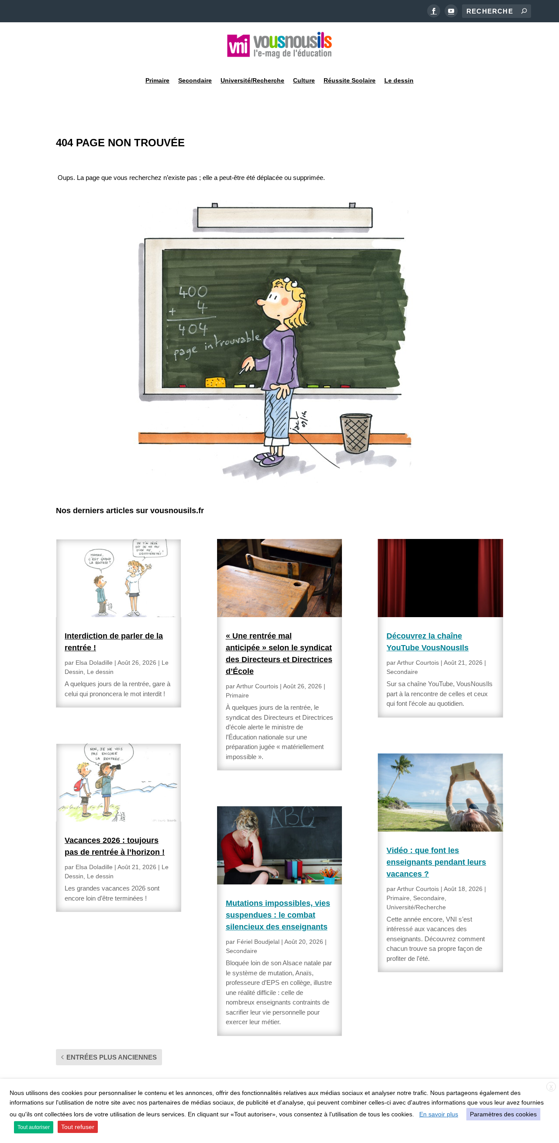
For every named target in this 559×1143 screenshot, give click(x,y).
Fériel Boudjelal (258, 941)
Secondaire (195, 80)
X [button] (551, 1087)
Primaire (157, 80)
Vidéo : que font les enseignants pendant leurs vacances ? (436, 862)
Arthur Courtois (257, 686)
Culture (304, 80)
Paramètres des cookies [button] (503, 1114)
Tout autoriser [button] (33, 1127)
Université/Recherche (252, 80)
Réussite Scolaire (350, 80)
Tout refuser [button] (77, 1126)
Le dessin (399, 80)
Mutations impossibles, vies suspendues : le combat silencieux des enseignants (278, 915)
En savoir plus (438, 1114)
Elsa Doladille (94, 662)
